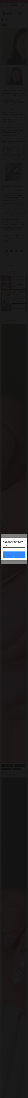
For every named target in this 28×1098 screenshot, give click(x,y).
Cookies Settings (14, 549)
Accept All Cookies (14, 556)
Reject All (14, 552)
